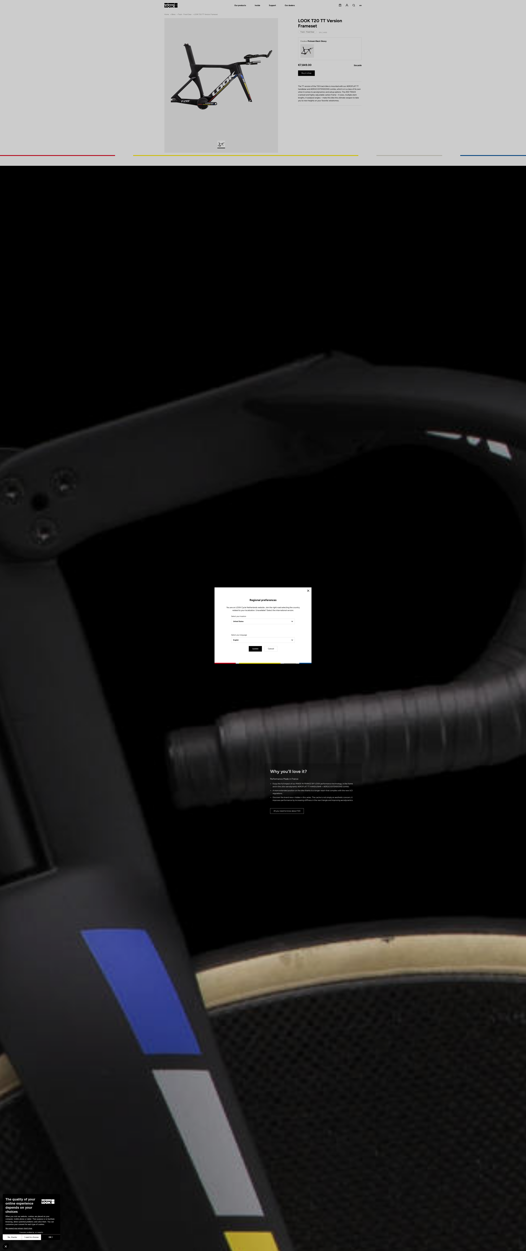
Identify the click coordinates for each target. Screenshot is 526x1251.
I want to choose (31, 1237)
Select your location (238, 616)
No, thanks (12, 1237)
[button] (5, 1246)
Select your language (239, 635)
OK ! (51, 1237)
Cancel (271, 649)
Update (255, 649)
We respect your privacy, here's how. (18, 1228)
